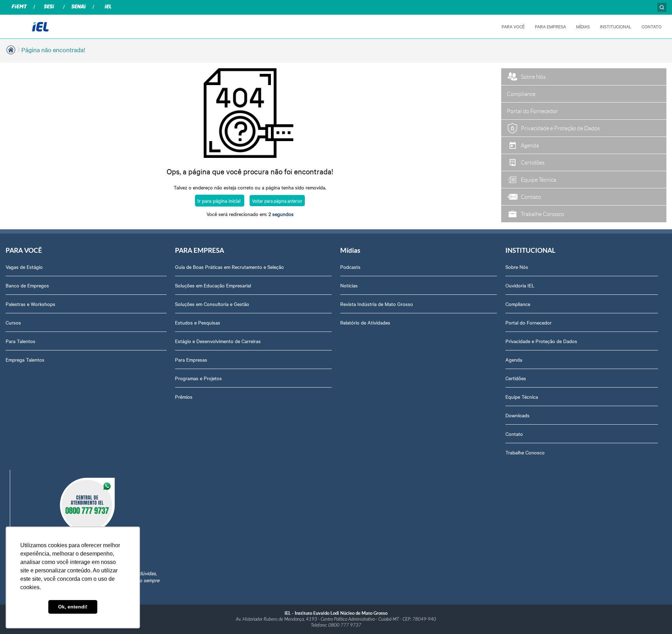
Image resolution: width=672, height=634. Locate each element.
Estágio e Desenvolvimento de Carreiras (218, 340)
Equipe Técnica (521, 396)
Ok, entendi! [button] (73, 606)
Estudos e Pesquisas (197, 322)
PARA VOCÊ (513, 26)
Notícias (349, 285)
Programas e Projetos (198, 378)
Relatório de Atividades (365, 322)
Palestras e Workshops (30, 303)
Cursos (13, 322)
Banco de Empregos (27, 285)
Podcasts (350, 266)
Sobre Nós (516, 266)
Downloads (517, 415)
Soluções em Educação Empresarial (213, 285)
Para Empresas (191, 359)
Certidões (515, 378)
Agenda (513, 359)
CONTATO (652, 26)
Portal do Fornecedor (528, 322)
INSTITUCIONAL (615, 26)
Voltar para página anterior (277, 200)
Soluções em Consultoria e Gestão (212, 303)
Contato (514, 433)
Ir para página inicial (219, 200)
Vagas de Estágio (24, 266)
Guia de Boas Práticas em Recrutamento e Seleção (229, 266)
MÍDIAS (583, 26)
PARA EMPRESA (550, 26)
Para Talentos (20, 340)
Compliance (517, 303)
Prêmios (183, 396)
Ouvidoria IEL (519, 285)
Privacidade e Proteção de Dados (541, 340)
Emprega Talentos (25, 359)
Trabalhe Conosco (525, 452)
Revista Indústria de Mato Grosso (376, 303)
